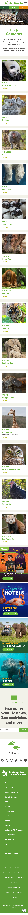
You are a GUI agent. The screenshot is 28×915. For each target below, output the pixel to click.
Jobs (6, 844)
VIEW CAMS (4, 472)
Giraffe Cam (7, 432)
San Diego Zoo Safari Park (12, 792)
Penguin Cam (7, 224)
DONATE (4, 7)
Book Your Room (10, 614)
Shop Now (7, 578)
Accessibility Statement (9, 873)
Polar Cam (6, 189)
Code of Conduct (14, 897)
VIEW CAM (4, 88)
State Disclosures (8, 878)
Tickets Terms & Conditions (14, 887)
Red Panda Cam (8, 539)
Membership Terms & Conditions (14, 892)
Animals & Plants (9, 811)
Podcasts (7, 806)
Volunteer (7, 849)
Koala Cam (6, 120)
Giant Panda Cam (9, 85)
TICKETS (23, 7)
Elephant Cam (8, 363)
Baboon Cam (7, 155)
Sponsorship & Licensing (11, 854)
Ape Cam (5, 293)
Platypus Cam (8, 397)
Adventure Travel (10, 835)
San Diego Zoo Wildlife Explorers (14, 830)
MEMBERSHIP (14, 7)
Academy (7, 825)
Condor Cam (7, 504)
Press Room (8, 816)
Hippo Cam (6, 259)
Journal (7, 802)
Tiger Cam (6, 328)
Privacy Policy (21, 873)
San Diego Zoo (9, 787)
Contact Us (14, 883)
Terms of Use (21, 878)
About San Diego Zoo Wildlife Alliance (14, 868)
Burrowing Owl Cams (11, 469)
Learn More (8, 649)
